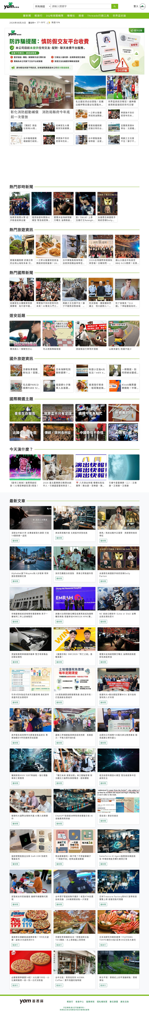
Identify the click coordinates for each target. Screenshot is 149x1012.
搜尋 (81, 15)
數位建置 (114, 1001)
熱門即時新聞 (21, 186)
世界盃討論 (119, 15)
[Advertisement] (74, 165)
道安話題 (17, 315)
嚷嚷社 (71, 15)
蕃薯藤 (11, 5)
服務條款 (90, 1001)
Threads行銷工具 (98, 15)
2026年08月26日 (18, 22)
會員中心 (80, 1001)
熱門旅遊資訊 (21, 229)
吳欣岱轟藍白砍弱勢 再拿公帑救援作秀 (74, 573)
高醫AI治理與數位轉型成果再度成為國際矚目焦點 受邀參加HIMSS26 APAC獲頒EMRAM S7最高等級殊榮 (74, 616)
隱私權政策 (102, 1001)
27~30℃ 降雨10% (48, 22)
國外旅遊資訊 (21, 358)
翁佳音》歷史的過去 (108, 815)
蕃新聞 (27, 15)
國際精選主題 (21, 398)
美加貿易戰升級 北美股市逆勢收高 (71, 533)
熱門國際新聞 (21, 272)
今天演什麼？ (21, 449)
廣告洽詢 (124, 1001)
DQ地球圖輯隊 (55, 15)
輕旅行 (39, 15)
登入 (136, 6)
